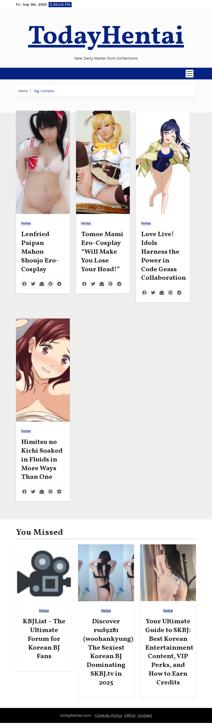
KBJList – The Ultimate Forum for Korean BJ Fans (44, 639)
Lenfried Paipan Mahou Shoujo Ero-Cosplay (40, 252)
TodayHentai (106, 37)
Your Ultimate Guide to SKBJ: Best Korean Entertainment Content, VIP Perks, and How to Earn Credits (169, 652)
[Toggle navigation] (189, 73)
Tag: (44, 91)
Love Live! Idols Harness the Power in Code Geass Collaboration (163, 256)
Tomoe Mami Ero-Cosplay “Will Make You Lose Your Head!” (102, 252)
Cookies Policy (108, 715)
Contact (145, 715)
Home (23, 91)
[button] (20, 73)
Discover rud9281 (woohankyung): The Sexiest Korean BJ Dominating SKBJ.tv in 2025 (109, 652)
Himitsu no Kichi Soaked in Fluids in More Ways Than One (42, 459)
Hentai (26, 223)
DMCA (129, 715)
